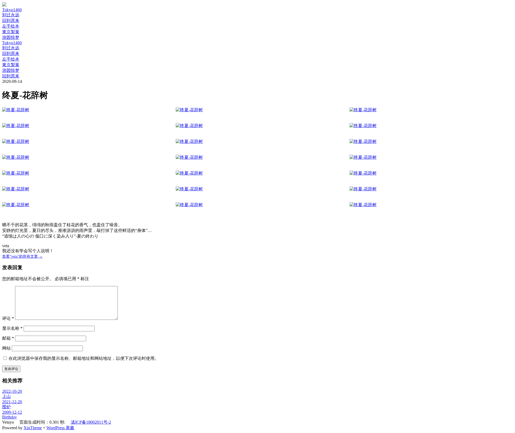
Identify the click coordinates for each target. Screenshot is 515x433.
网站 (6, 348)
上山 (6, 396)
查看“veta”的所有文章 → (22, 256)
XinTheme (33, 427)
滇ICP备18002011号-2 (91, 422)
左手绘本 (10, 26)
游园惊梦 (10, 37)
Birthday (9, 417)
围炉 (6, 407)
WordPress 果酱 (60, 427)
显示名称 (12, 328)
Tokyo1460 (12, 10)
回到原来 (10, 20)
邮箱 (8, 338)
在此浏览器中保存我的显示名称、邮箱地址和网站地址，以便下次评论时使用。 (84, 358)
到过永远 (10, 15)
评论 (8, 318)
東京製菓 (10, 31)
